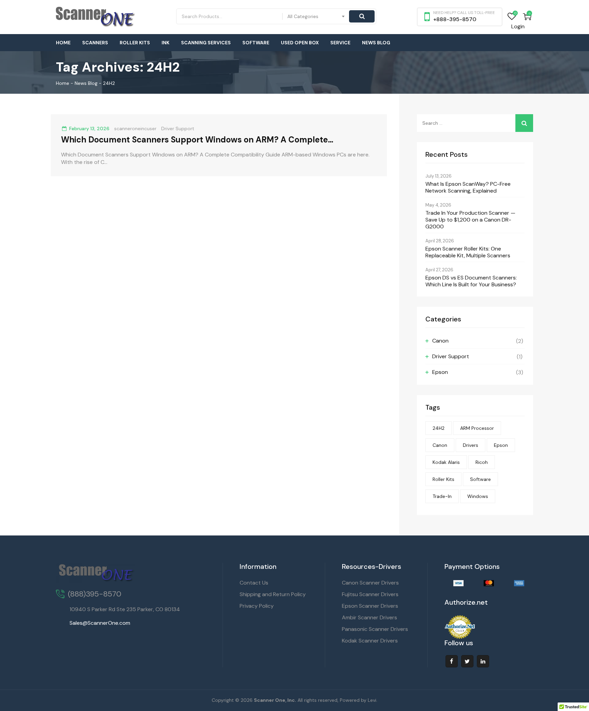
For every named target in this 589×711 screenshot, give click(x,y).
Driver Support (177, 128)
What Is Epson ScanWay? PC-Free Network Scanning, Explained (468, 187)
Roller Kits (135, 43)
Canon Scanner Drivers (370, 582)
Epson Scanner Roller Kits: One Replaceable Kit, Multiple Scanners (467, 252)
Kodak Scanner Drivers (370, 640)
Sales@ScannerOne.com (100, 622)
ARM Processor (477, 428)
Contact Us (254, 582)
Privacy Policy (257, 605)
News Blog (376, 43)
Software (255, 43)
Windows (477, 496)
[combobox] (316, 16)
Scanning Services (206, 43)
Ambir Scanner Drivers (369, 617)
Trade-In (442, 496)
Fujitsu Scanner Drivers (370, 594)
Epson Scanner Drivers (370, 605)
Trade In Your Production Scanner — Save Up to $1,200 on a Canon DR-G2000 (470, 220)
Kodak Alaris (446, 462)
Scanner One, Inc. (275, 700)
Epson (440, 372)
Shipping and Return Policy (273, 594)
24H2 (438, 428)
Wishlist (512, 16)
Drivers (470, 445)
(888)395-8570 (94, 594)
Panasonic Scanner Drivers (375, 629)
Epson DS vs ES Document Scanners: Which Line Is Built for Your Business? (471, 281)
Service (340, 43)
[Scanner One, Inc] (96, 17)
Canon (440, 340)
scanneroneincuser (135, 128)
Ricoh (481, 462)
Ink (165, 43)
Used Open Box (300, 43)
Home (63, 43)
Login (518, 26)
